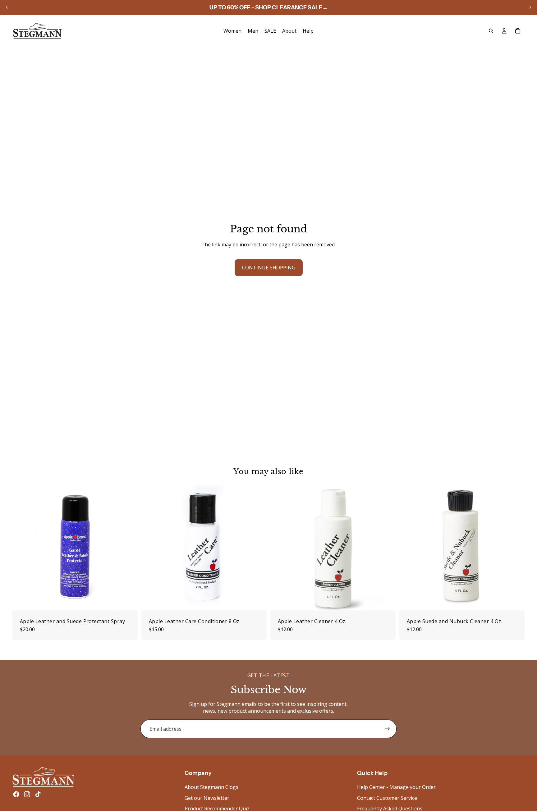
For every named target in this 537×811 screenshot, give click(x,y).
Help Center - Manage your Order (396, 787)
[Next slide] (530, 7)
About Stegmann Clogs (211, 787)
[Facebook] (16, 794)
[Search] (491, 31)
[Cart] (518, 31)
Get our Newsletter (207, 797)
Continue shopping (268, 267)
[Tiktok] (38, 794)
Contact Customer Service (387, 797)
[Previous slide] (7, 7)
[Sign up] (387, 728)
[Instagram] (27, 794)
